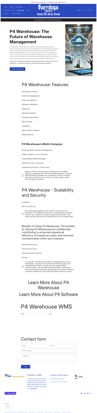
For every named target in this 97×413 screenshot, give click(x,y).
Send (25, 366)
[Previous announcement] (5, 19)
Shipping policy (57, 412)
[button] (11, 7)
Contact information (66, 412)
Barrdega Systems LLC (13, 412)
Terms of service (48, 412)
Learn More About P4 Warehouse (48, 285)
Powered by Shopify (23, 412)
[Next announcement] (92, 19)
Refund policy (32, 412)
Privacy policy (40, 412)
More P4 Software (17, 69)
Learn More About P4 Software (48, 294)
